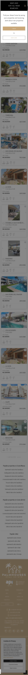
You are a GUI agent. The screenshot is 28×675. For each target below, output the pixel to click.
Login (14, 28)
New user (14, 38)
